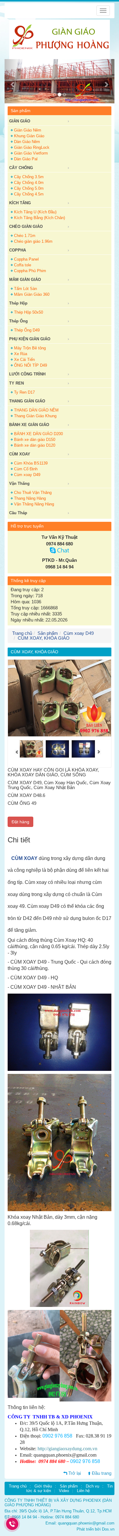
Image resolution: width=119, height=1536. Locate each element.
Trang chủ (18, 1486)
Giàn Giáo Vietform (31, 153)
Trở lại (74, 1473)
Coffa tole (22, 265)
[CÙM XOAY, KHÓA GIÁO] (31, 748)
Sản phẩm (48, 633)
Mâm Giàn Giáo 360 (31, 294)
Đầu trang (101, 1473)
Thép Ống (18, 321)
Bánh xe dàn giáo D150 (34, 439)
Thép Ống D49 (27, 330)
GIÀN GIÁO (19, 121)
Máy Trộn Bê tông (30, 348)
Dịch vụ (92, 1486)
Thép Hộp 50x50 (28, 312)
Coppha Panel (26, 259)
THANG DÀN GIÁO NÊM (36, 410)
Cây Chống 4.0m (29, 182)
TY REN (16, 383)
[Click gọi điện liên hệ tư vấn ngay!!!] (12, 1524)
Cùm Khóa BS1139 (31, 463)
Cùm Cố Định (26, 469)
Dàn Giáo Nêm (27, 141)
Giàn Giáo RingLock (31, 147)
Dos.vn (108, 1529)
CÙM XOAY (19, 454)
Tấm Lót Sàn (25, 288)
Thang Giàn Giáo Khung (35, 416)
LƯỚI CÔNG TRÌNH (27, 374)
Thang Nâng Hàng (30, 498)
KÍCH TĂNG (20, 203)
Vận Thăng (19, 483)
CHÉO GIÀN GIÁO (26, 226)
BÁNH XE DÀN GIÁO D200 (38, 433)
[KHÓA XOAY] (83, 748)
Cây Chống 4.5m (29, 194)
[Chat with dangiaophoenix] (60, 551)
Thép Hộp (18, 303)
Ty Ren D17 (24, 392)
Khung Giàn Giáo (29, 136)
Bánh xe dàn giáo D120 (34, 445)
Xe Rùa (20, 354)
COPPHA (17, 250)
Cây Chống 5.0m (29, 188)
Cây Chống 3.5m (29, 177)
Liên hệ (83, 1490)
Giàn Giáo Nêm (27, 130)
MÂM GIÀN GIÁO (25, 279)
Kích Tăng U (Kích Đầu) (35, 212)
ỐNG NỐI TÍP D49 (30, 365)
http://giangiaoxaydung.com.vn (67, 1448)
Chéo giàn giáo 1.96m (33, 241)
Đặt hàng (20, 821)
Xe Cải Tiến (24, 359)
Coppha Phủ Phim (30, 270)
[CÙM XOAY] (57, 748)
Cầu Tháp (18, 513)
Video (64, 1490)
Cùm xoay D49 (27, 474)
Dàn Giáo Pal (26, 159)
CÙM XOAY (24, 858)
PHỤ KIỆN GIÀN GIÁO (29, 339)
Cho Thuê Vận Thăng (33, 492)
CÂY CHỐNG (21, 167)
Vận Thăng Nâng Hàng (34, 504)
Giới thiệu (43, 1486)
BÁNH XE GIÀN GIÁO (29, 424)
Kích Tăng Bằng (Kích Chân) (39, 217)
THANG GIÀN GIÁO (27, 401)
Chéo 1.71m (24, 235)
